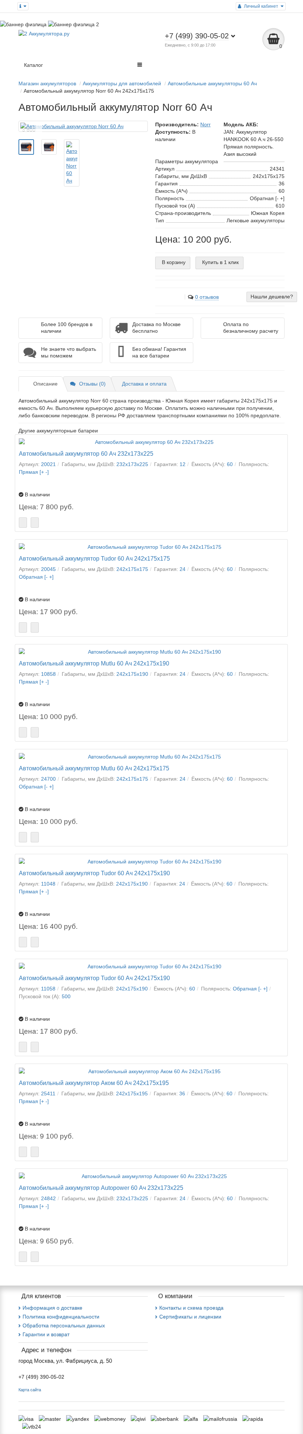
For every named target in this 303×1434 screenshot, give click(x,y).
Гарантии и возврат (46, 1334)
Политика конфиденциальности (61, 1317)
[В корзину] (23, 522)
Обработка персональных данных (64, 1325)
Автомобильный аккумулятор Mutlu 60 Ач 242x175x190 (94, 663)
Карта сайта (29, 1389)
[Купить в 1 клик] (35, 522)
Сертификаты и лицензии (190, 1317)
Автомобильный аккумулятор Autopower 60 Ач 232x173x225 (101, 1187)
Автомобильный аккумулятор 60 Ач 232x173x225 (86, 453)
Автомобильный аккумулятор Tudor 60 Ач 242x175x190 (94, 873)
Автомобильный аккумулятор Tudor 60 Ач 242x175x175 (94, 558)
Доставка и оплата (144, 384)
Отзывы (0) (92, 384)
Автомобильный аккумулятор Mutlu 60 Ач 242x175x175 (94, 768)
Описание (45, 384)
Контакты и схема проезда (191, 1308)
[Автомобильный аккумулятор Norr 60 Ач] (83, 126)
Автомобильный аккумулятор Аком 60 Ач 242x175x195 (94, 1082)
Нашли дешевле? (272, 297)
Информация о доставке (52, 1308)
